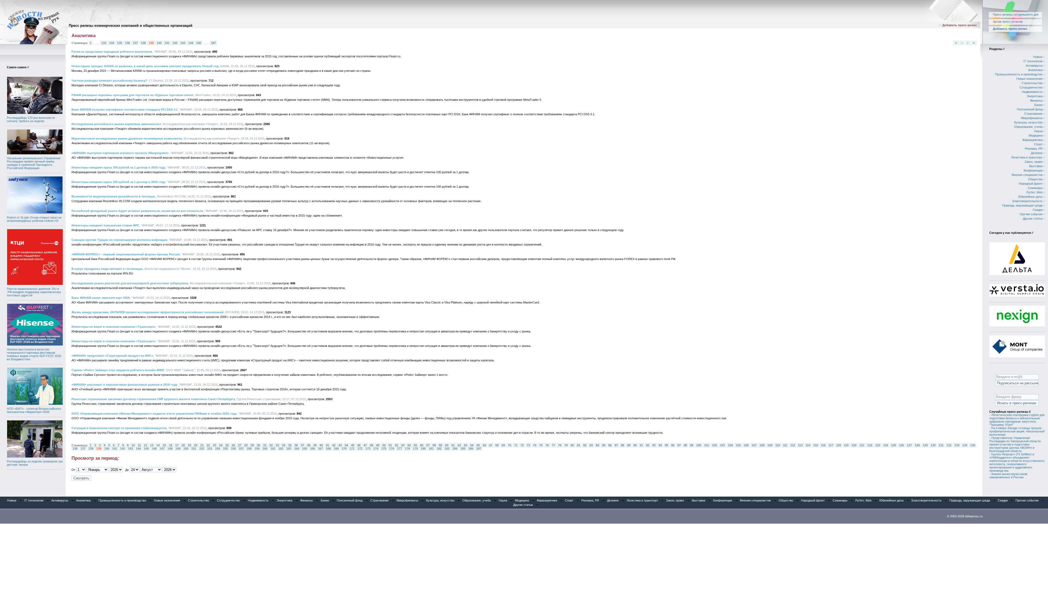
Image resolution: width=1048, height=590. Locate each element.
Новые (1038, 56)
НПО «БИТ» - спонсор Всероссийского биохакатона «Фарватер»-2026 (34, 410)
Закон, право (1034, 161)
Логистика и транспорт (1027, 157)
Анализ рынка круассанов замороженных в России (1008, 475)
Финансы (1036, 100)
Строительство (1032, 83)
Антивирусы (1034, 65)
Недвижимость (1032, 91)
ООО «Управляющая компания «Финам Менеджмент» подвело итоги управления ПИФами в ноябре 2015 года (154, 413)
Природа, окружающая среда (1022, 205)
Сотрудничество (1031, 87)
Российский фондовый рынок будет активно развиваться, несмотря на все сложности (137, 211)
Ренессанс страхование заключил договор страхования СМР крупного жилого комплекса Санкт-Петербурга (153, 399)
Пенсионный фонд (1030, 109)
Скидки (1038, 209)
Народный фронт (1031, 183)
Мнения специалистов (1027, 174)
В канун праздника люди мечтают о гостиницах (107, 268)
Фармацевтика (1032, 139)
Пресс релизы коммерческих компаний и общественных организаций (130, 25)
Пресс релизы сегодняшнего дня (1015, 14)
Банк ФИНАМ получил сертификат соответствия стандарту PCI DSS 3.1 (125, 109)
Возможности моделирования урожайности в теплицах (113, 196)
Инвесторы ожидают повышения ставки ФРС (105, 225)
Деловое (1037, 153)
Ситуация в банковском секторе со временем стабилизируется (119, 428)
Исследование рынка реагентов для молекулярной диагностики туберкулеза (130, 283)
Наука (1038, 131)
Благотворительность (1028, 201)
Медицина (1036, 135)
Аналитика (1035, 70)
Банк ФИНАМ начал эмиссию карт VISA (101, 297)
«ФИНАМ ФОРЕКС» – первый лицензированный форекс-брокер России (126, 254)
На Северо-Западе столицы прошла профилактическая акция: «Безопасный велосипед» (1016, 431)
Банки (1038, 105)
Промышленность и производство (1019, 74)
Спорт (1038, 144)
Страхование (1033, 113)
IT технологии (1033, 61)
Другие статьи (1033, 218)
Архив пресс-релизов (1008, 21)
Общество (1035, 179)
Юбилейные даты (1030, 196)
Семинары (1035, 188)
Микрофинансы (1032, 118)
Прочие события (1031, 214)
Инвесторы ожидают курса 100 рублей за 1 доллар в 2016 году (118, 167)
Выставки (1036, 166)
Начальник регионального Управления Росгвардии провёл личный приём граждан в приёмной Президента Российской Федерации (33, 163)
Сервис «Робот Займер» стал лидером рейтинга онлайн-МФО (118, 370)
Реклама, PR (1034, 148)
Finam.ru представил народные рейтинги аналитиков (112, 51)
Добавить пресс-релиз (959, 25)
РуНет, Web (1034, 192)
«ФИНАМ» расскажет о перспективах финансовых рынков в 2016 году (124, 384)
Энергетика (1035, 96)
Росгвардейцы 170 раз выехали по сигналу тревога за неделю (31, 119)
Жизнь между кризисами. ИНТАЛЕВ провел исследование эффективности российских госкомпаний (148, 312)
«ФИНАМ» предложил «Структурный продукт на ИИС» (112, 355)
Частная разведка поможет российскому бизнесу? (109, 80)
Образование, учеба (1028, 126)
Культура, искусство (1028, 122)
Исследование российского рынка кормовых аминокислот (116, 124)
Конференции (1033, 170)
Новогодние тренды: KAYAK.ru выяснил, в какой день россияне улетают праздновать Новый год (145, 66)
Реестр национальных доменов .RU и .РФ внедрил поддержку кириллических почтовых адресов (34, 292)
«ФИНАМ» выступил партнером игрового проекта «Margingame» (120, 153)
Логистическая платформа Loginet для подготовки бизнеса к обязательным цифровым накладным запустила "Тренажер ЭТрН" (1016, 419)
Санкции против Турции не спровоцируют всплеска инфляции (119, 239)
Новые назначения (1029, 78)
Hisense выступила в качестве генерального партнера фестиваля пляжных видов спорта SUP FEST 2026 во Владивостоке (34, 354)
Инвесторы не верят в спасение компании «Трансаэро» (114, 326)
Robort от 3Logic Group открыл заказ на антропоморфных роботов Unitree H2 (34, 219)
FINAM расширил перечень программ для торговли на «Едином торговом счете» (132, 95)
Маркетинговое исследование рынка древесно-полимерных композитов (127, 138)
